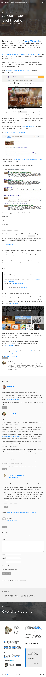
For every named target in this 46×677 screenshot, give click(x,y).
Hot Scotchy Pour (8, 246)
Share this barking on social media (11, 356)
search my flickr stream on (24, 236)
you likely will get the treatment (11, 647)
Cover (14, 674)
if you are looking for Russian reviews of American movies (27, 159)
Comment (4, 539)
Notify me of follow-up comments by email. (12, 565)
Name (4, 554)
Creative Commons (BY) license (35, 246)
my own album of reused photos (18, 303)
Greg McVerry (11, 413)
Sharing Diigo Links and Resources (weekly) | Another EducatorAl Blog (21, 512)
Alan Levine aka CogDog (16, 475)
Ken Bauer (10, 386)
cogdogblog (20, 246)
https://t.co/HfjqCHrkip (10, 281)
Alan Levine (38, 628)
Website (4, 562)
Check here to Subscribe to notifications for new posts (14, 580)
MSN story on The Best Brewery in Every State (17, 70)
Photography (6, 12)
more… (6, 636)
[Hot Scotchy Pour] (9, 244)
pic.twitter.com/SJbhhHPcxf (19, 283)
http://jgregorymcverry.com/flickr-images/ (11, 436)
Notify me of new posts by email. (10, 569)
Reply (4, 407)
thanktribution (9, 345)
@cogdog (37, 279)
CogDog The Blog (12, 361)
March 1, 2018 (23, 287)
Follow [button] (18, 665)
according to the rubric (29, 126)
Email (3, 558)
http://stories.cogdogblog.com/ (13, 399)
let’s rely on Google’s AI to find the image (14, 132)
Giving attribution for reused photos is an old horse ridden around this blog (21, 54)
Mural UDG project (32, 41)
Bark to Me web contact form (12, 640)
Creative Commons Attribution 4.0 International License (32, 639)
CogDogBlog (5, 2)
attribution (5, 358)
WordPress (36, 627)
